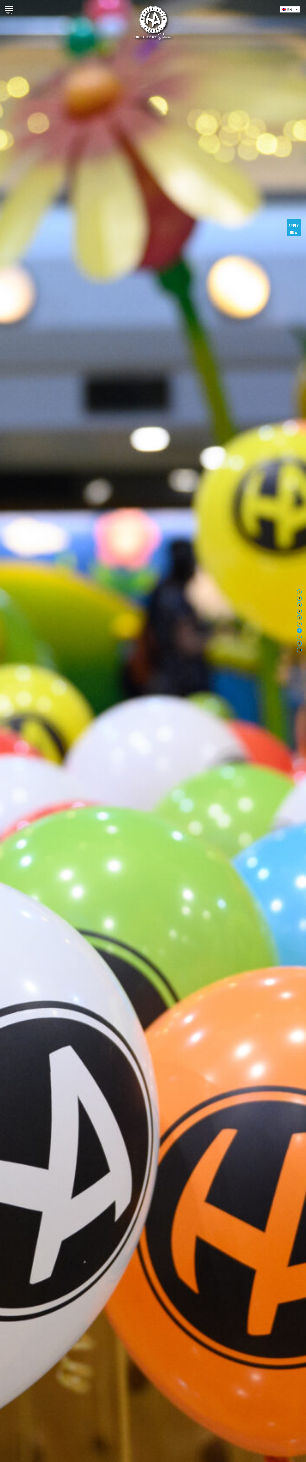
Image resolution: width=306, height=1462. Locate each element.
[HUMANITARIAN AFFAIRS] (153, 23)
